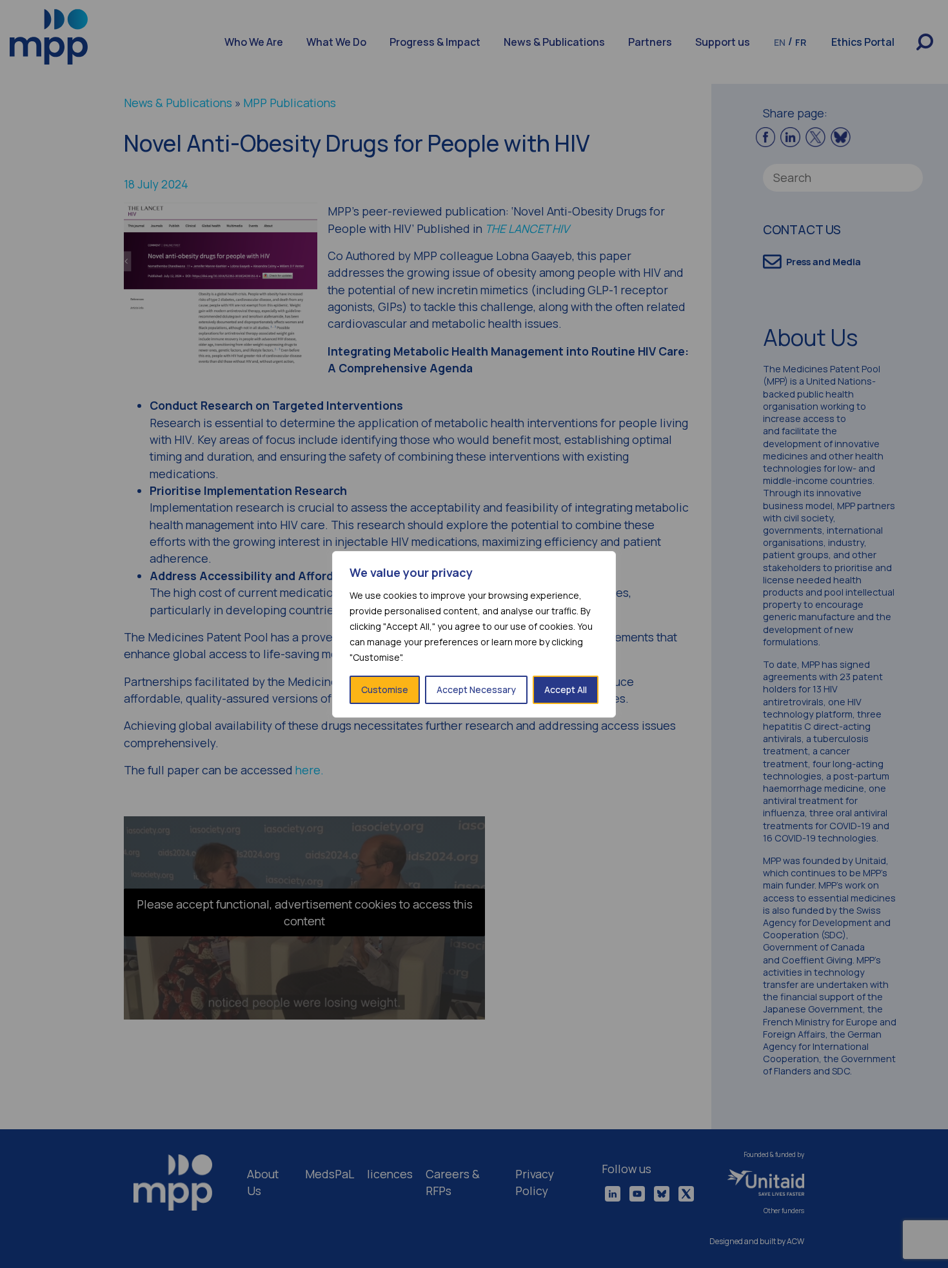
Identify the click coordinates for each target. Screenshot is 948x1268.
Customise (384, 689)
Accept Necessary (476, 689)
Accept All (565, 689)
